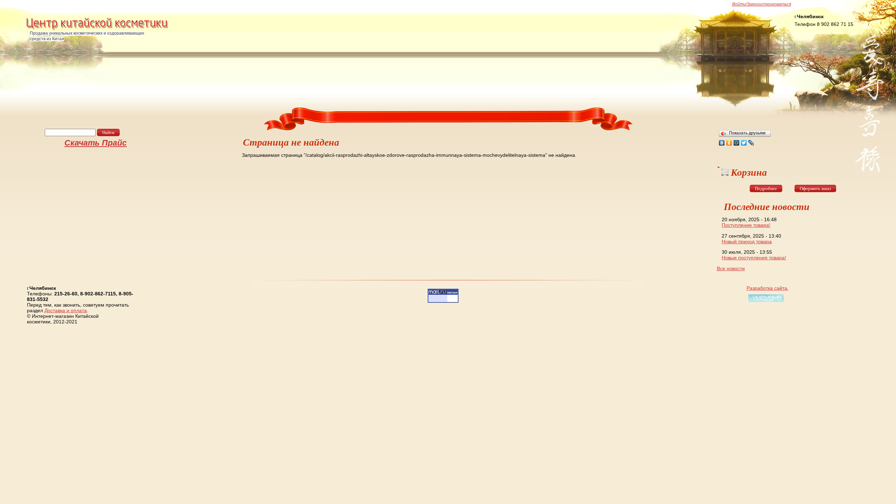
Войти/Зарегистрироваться (761, 4)
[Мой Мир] (736, 142)
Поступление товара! (746, 225)
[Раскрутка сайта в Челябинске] (765, 302)
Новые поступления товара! (754, 257)
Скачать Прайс (95, 142)
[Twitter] (744, 142)
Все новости (731, 268)
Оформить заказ (815, 188)
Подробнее (766, 188)
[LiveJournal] (751, 142)
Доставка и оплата (65, 310)
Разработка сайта (767, 288)
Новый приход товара (747, 241)
